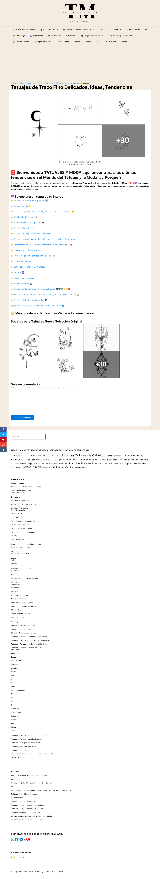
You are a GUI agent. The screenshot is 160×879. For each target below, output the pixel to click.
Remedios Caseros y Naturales (23, 625)
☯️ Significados (36, 36)
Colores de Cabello (89, 455)
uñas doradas (82, 467)
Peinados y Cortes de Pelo (22, 602)
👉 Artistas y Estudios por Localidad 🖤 (29, 300)
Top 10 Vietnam (17, 539)
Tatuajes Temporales (19, 750)
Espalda (14, 679)
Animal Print (26, 456)
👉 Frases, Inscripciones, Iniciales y (27, 250)
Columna (108, 456)
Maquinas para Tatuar (20, 553)
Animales (16, 455)
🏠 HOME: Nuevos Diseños (24, 29)
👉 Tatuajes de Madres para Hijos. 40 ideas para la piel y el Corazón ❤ (43, 239)
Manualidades (16, 575)
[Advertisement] (80, 61)
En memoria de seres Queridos (23, 504)
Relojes (14, 564)
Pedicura (53, 463)
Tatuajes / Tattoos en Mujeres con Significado (29, 644)
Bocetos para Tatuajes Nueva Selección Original (46, 321)
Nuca (13, 705)
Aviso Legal (15, 779)
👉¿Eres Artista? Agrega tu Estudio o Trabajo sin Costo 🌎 (37, 305)
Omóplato (15, 709)
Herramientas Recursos (20, 548)
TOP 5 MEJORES (18, 757)
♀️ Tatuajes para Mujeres (111, 29)
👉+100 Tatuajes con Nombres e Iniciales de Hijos (33, 256)
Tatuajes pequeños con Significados (26, 812)
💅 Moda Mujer (19, 36)
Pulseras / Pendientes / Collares (24, 606)
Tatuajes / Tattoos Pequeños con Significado (29, 735)
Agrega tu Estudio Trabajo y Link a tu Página (29, 775)
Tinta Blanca (46, 467)
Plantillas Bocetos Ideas (72, 83)
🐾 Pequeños (71, 36)
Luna (99, 460)
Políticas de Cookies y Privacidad (24, 794)
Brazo (13, 657)
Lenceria (14, 591)
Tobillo (14, 731)
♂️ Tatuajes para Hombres (121, 36)
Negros (31, 463)
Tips (52, 467)
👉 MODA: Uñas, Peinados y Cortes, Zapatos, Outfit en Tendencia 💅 (42, 211)
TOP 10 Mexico (17, 536)
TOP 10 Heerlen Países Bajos (23, 532)
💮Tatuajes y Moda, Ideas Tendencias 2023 (29, 820)
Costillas (14, 668)
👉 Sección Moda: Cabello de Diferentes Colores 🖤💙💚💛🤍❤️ (40, 289)
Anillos (13, 560)
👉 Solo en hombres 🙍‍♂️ (21, 283)
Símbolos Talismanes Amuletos (23, 633)
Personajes (63, 464)
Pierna (13, 727)
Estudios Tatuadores (19, 508)
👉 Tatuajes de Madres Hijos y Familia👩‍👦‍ (29, 200)
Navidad (22, 464)
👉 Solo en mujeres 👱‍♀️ (21, 206)
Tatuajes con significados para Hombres (27, 805)
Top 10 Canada (17, 517)
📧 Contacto (63, 42)
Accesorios (15, 584)
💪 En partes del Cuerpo (136, 29)
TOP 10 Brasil (16, 514)
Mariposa (107, 459)
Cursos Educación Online (21, 490)
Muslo (13, 701)
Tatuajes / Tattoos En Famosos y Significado (29, 636)
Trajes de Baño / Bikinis (20, 613)
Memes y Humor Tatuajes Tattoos (24, 578)
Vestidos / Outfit (17, 617)
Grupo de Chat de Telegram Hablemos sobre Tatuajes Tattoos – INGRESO (41, 790)
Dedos (13, 675)
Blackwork (47, 456)
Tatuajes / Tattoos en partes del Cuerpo (27, 648)
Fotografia (15, 570)
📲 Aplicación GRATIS (49, 29)
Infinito (72, 460)
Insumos (14, 551)
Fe (22, 460)
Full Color (48, 460)
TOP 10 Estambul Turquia (21, 528)
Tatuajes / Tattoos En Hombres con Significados (30, 640)
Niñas (38, 464)
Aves (33, 456)
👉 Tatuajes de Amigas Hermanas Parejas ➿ (31, 234)
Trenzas (60, 467)
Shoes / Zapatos (17, 610)
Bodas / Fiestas (17, 483)
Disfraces (15, 588)
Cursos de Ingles (18, 492)
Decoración (15, 497)
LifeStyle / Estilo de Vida (21, 568)
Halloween (62, 460)
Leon (77, 460)
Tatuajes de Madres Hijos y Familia (25, 746)
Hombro (14, 683)
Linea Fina (92, 460)
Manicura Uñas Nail (19, 599)
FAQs (13, 786)
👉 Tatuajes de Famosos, (22, 278)
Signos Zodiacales (136, 463)
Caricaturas (56, 456)
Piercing (14, 622)
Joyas (13, 558)
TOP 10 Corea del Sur (20, 525)
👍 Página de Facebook (44, 42)
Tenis (38, 466)
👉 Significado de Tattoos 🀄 (24, 217)
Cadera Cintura (17, 661)
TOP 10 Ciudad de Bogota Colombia (25, 521)
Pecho (13, 720)
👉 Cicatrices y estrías (21, 261)
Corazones (117, 456)
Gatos (55, 460)
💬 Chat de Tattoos (21, 42)
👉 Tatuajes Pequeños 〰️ (22, 228)
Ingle (13, 686)
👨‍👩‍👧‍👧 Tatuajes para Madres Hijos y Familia (79, 29)
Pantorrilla (15, 716)
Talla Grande (16, 467)
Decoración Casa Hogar (20, 501)
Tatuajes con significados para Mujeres (27, 809)
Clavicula (15, 664)
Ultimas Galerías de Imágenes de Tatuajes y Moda (31, 816)
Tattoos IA (28, 466)
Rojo (107, 464)
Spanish (18, 857)
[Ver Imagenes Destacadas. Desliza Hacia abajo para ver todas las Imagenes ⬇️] (80, 124)
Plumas (101, 464)
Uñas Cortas (71, 467)
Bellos (39, 455)
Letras (83, 459)
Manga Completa (18, 690)
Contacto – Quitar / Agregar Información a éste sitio (32, 783)
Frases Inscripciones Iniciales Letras (26, 544)
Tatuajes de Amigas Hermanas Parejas (26, 743)
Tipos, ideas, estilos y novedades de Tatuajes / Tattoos (37, 83)
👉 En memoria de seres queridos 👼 (27, 222)
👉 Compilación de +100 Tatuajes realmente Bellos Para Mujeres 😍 (41, 245)
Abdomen (15, 650)
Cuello (13, 672)
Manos (13, 694)
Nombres (44, 464)
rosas (112, 463)
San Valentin (119, 464)
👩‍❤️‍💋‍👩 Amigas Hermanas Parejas (93, 36)
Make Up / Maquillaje (19, 595)
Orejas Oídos (16, 712)
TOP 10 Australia (18, 510)
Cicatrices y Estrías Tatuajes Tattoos (26, 487)
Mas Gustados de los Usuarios (128, 460)
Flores (40, 459)
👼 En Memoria (54, 36)
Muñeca (14, 697)
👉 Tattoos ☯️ (17, 272)
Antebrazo (15, 653)
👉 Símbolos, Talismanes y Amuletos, (28, 267)
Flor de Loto (29, 460)
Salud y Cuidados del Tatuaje (23, 629)
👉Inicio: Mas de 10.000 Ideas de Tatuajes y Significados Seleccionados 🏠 (45, 294)
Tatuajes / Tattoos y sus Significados (26, 739)
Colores (68, 455)
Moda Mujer (16, 582)
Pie (12, 723)
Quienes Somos (17, 798)
